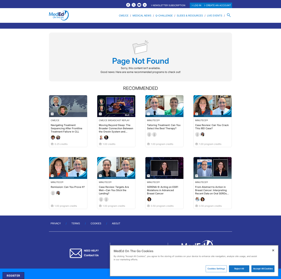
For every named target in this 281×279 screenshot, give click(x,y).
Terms (75, 223)
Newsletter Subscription (169, 5)
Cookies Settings (216, 268)
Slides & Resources (190, 15)
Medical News (142, 15)
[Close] (273, 250)
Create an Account (218, 5)
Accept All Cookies (263, 268)
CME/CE (123, 15)
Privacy (56, 223)
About (116, 223)
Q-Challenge (164, 15)
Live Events (214, 15)
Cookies (96, 223)
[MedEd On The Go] (59, 15)
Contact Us (91, 255)
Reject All (239, 268)
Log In (197, 5)
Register (13, 275)
